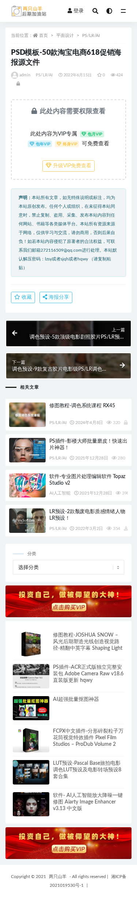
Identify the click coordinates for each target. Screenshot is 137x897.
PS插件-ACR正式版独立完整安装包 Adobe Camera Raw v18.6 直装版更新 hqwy (88, 674)
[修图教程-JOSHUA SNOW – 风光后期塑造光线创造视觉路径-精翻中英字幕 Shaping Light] (31, 644)
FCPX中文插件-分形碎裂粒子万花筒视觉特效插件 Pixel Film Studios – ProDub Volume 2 (88, 738)
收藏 (26, 297)
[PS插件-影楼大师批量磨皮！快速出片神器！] (27, 450)
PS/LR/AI (91, 35)
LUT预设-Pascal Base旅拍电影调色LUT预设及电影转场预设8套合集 (87, 770)
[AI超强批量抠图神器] (31, 708)
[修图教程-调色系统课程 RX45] (27, 414)
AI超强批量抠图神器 (76, 699)
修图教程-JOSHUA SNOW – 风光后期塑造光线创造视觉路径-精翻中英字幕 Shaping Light (87, 642)
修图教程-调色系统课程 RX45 (82, 405)
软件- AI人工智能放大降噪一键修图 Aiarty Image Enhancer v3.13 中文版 (88, 802)
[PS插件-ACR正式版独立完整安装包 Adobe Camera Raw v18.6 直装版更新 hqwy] (31, 676)
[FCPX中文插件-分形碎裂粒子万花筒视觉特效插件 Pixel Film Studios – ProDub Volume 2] (31, 740)
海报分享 (58, 297)
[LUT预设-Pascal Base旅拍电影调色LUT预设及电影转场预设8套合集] (31, 772)
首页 (43, 35)
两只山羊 (57, 876)
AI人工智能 (60, 493)
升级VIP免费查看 (71, 165)
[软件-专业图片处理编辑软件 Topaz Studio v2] (27, 485)
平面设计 (65, 35)
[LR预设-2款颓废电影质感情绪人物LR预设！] (27, 520)
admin (24, 75)
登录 (78, 11)
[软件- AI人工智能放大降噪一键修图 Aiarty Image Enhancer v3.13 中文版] (31, 804)
